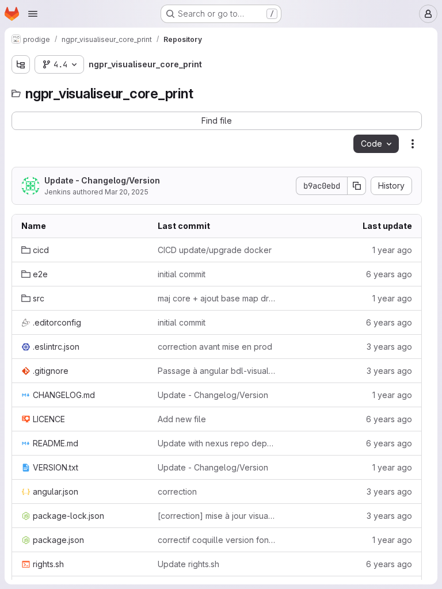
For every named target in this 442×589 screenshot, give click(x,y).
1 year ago (392, 250)
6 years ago (389, 274)
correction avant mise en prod (215, 346)
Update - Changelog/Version (102, 180)
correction (177, 491)
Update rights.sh (188, 564)
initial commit (181, 274)
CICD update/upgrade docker (215, 250)
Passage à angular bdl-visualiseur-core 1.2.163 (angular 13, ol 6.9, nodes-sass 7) (217, 371)
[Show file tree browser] (21, 64)
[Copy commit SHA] (357, 186)
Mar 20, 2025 (126, 192)
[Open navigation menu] (33, 14)
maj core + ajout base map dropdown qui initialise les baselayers (217, 298)
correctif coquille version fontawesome (217, 540)
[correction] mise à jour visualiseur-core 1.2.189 (217, 516)
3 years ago (389, 346)
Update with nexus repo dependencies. (217, 443)
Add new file (182, 419)
